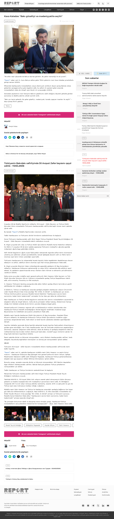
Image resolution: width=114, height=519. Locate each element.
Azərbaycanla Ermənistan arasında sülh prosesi (55, 3)
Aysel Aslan (12, 445)
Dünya (104, 489)
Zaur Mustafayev (31, 445)
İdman (90, 492)
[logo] (11, 3)
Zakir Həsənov (64, 425)
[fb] (94, 10)
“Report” (7, 80)
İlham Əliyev (29, 3)
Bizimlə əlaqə (54, 489)
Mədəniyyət (92, 495)
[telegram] (100, 10)
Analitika (105, 492)
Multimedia (106, 495)
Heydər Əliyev (50, 425)
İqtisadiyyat (77, 492)
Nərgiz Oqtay (13, 126)
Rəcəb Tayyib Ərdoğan (13, 425)
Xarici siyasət (9, 21)
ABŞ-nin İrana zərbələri (85, 3)
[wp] (9, 137)
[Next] (91, 3)
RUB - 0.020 (85, 73)
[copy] (31, 137)
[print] (27, 137)
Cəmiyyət (91, 489)
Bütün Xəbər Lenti (83, 196)
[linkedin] (106, 10)
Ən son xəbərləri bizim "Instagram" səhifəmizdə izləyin (41, 115)
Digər (82, 10)
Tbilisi (8, 106)
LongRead (77, 495)
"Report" (15, 232)
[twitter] (103, 10)
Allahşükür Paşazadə (33, 425)
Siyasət (76, 489)
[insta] (97, 10)
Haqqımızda (39, 489)
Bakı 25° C (102, 73)
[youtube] (109, 10)
